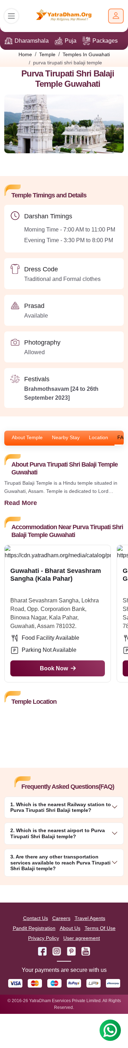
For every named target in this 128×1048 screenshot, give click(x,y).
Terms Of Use (100, 928)
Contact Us (35, 918)
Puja (70, 41)
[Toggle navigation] (11, 16)
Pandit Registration (34, 928)
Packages (105, 41)
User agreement (81, 938)
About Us (70, 928)
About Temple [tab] (27, 437)
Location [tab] (98, 437)
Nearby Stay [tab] (66, 437)
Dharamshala (32, 41)
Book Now (54, 668)
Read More (20, 502)
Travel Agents (90, 918)
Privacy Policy (43, 938)
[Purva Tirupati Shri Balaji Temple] (64, 126)
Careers (61, 918)
